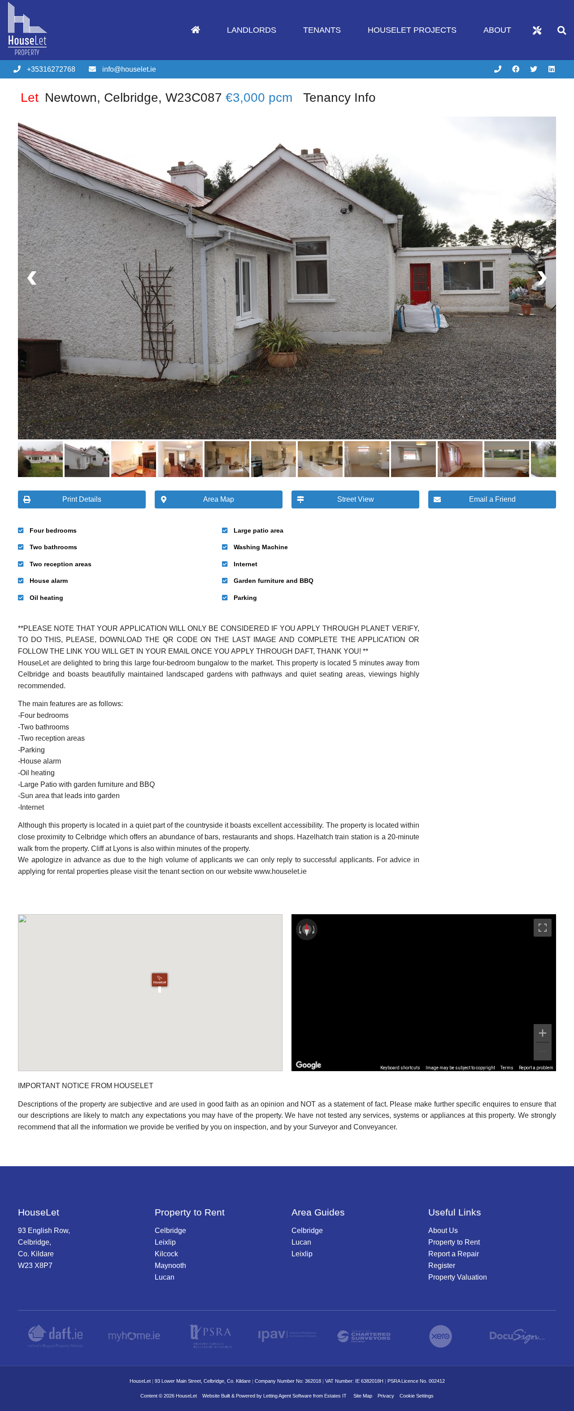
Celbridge (170, 1230)
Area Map (218, 499)
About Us (443, 1230)
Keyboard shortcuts (400, 1067)
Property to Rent (454, 1242)
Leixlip (165, 1242)
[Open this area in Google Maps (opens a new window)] (308, 1065)
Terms (506, 1067)
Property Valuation (457, 1277)
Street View (355, 499)
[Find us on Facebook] (516, 69)
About (497, 30)
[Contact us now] (498, 69)
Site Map (362, 1395)
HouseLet (186, 1395)
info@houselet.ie (129, 69)
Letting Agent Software (287, 1395)
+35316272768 (51, 69)
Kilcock (166, 1254)
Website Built (216, 1395)
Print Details (81, 499)
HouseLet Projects (412, 30)
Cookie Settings (417, 1395)
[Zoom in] (543, 1033)
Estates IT (335, 1395)
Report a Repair (453, 1254)
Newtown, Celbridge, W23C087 (121, 97)
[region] (423, 992)
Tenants (322, 30)
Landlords (251, 30)
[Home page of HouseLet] (41, 57)
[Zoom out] (543, 1051)
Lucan (164, 1277)
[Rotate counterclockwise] (299, 929)
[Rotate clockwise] (314, 929)
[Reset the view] (306, 929)
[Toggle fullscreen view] (543, 928)
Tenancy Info (339, 97)
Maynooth (170, 1265)
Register (441, 1265)
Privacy (386, 1395)
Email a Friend (492, 499)
